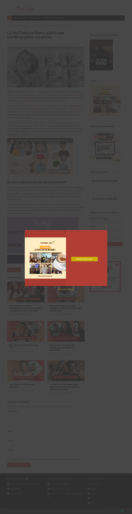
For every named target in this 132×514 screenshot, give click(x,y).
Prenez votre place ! (84, 259)
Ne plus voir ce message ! (66, 289)
